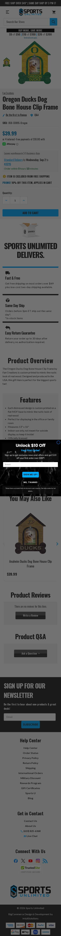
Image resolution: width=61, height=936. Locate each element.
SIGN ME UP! (30, 474)
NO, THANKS (30, 482)
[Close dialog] (58, 442)
